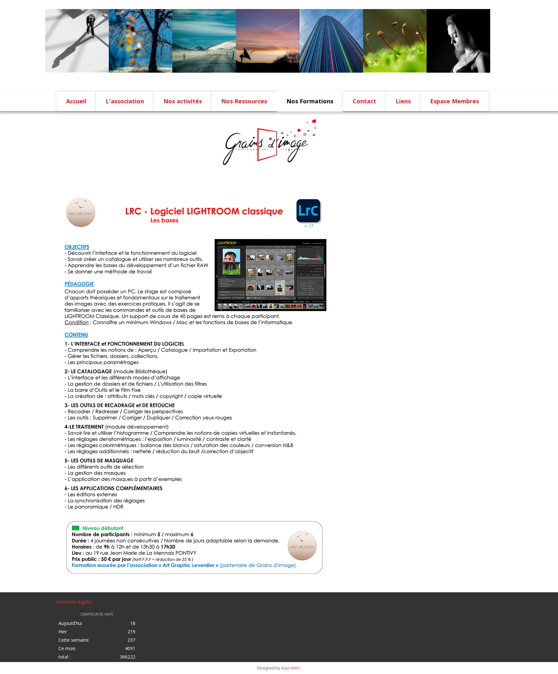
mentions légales (74, 602)
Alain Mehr (290, 668)
